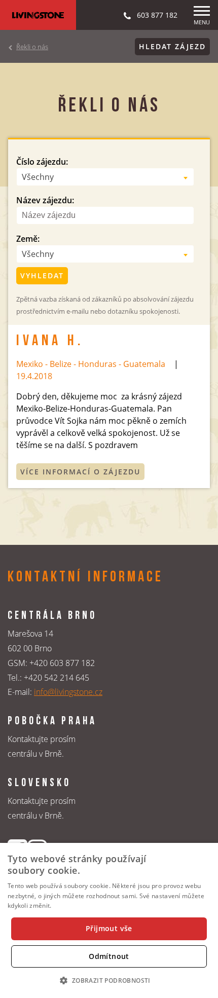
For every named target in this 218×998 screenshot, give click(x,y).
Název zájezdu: (45, 200)
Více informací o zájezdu (80, 471)
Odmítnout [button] (109, 956)
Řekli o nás (32, 46)
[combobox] (105, 177)
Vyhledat (42, 275)
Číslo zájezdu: (42, 161)
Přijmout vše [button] (109, 928)
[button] (108, 980)
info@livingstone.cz (68, 691)
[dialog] (109, 920)
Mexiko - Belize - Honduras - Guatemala (90, 363)
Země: (28, 238)
